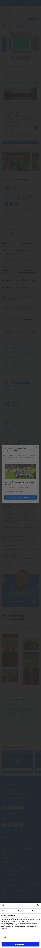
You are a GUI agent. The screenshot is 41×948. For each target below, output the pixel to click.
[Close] (37, 448)
